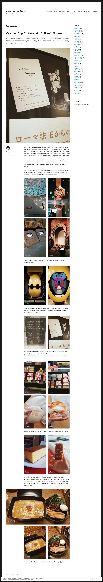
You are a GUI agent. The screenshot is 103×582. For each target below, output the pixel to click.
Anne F (7, 151)
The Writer (49, 11)
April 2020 (77, 30)
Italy (68, 11)
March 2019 (77, 38)
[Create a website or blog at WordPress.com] (17, 574)
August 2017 (78, 61)
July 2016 (77, 65)
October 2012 (78, 85)
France (73, 11)
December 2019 (78, 35)
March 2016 (77, 68)
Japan (55, 11)
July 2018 (77, 47)
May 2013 (77, 76)
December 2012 (78, 82)
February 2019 (78, 39)
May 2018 (77, 50)
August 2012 (78, 87)
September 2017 (79, 60)
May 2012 (77, 92)
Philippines (62, 11)
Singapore (87, 11)
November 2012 (78, 84)
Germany (80, 11)
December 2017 (78, 57)
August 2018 (78, 46)
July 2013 (77, 74)
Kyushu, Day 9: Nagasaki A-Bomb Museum (34, 33)
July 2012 (77, 88)
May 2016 (77, 66)
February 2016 (78, 69)
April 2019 (77, 36)
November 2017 (78, 58)
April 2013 (77, 77)
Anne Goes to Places (16, 11)
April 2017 (77, 63)
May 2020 (77, 28)
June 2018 (77, 49)
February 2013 (78, 81)
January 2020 (78, 33)
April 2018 (77, 52)
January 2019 (78, 41)
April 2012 (77, 93)
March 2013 (77, 79)
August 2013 (78, 73)
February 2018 (78, 55)
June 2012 (77, 90)
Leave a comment (10, 155)
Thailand (94, 11)
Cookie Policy (30, 579)
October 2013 (78, 71)
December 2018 (78, 42)
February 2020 (78, 31)
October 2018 (78, 44)
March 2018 (77, 54)
